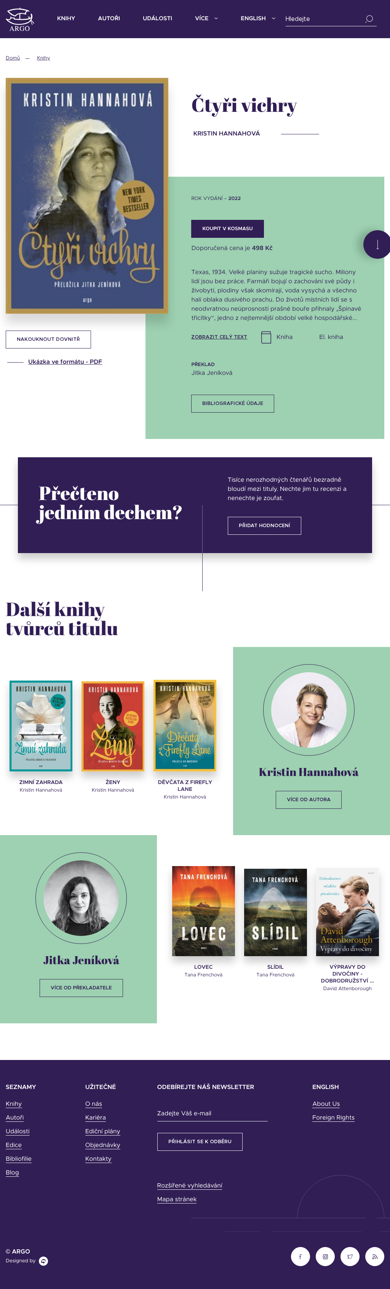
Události (157, 19)
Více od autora (309, 799)
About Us (326, 1104)
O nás (93, 1104)
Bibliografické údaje (232, 403)
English (253, 19)
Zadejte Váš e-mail (184, 1114)
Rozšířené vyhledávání (189, 1186)
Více (201, 19)
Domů (13, 58)
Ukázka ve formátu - (65, 362)
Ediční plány (102, 1132)
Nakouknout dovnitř (48, 339)
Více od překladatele (81, 988)
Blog (12, 1173)
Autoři (109, 19)
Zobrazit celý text (219, 337)
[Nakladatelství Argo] (20, 19)
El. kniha (331, 337)
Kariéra (95, 1118)
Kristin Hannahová (309, 771)
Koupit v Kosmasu (227, 228)
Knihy (66, 19)
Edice (14, 1145)
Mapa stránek (177, 1200)
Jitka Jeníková (81, 960)
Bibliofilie (19, 1159)
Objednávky (102, 1145)
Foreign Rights (333, 1118)
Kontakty (98, 1159)
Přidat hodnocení (264, 525)
